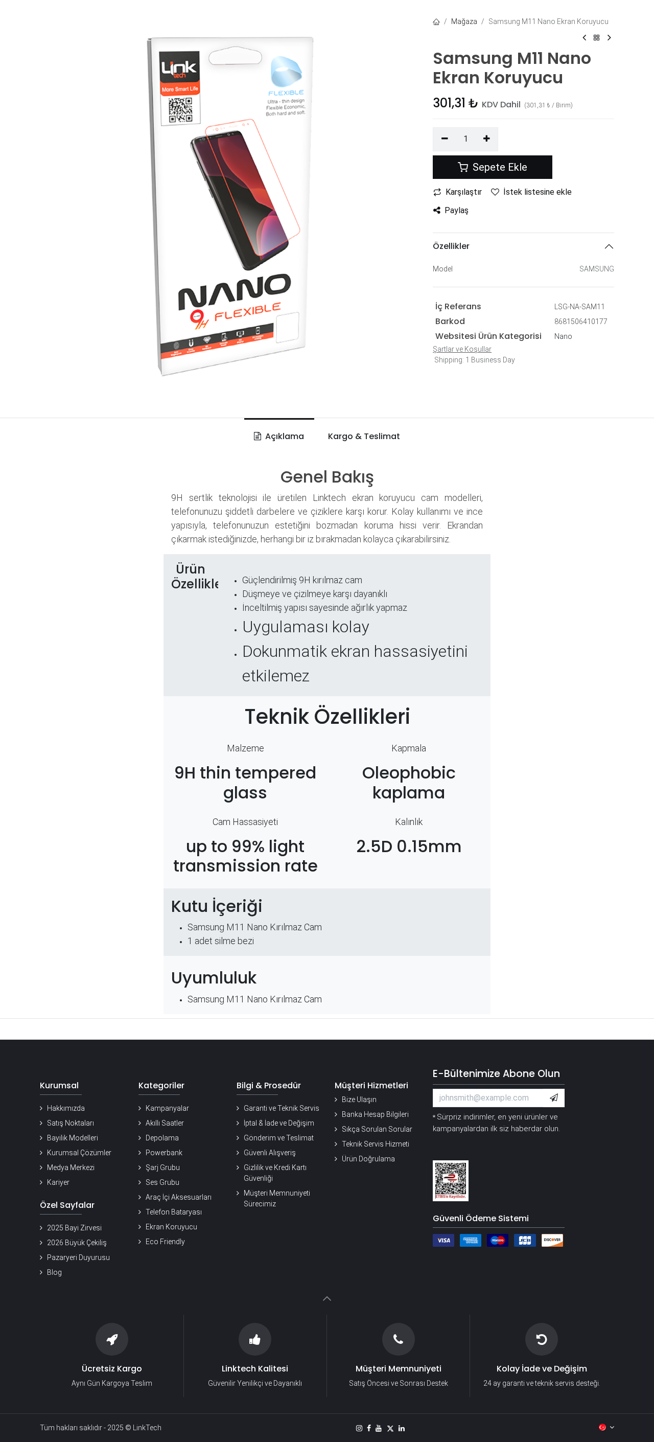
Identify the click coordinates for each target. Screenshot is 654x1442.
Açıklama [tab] (283, 436)
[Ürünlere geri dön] (597, 38)
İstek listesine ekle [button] (537, 192)
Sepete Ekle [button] (498, 167)
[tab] (362, 436)
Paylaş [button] (457, 210)
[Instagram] (359, 1428)
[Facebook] (369, 1428)
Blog (54, 1272)
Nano (563, 336)
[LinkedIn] (402, 1428)
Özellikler (451, 246)
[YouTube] (379, 1428)
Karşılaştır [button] (464, 192)
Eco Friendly (165, 1242)
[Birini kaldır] (445, 139)
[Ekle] (487, 139)
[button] (554, 1098)
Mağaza (464, 21)
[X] (390, 1428)
